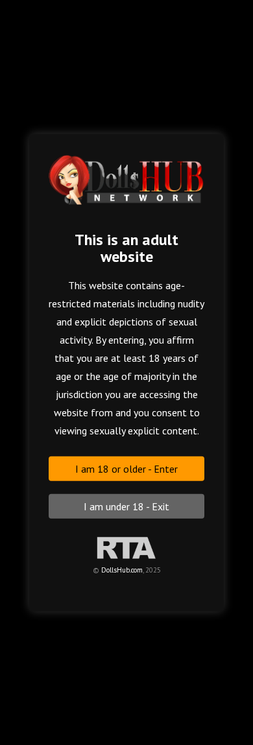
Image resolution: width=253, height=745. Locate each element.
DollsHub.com (122, 569)
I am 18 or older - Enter (126, 468)
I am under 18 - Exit (126, 505)
